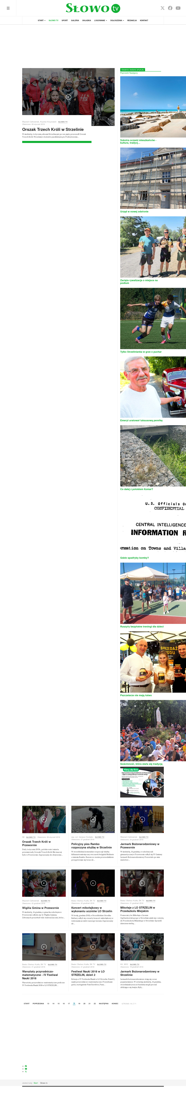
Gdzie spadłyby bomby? (134, 557)
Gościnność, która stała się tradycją (141, 764)
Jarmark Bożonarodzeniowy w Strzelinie (139, 973)
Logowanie (100, 20)
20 (84, 1004)
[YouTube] (178, 8)
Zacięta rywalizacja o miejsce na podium (139, 281)
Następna (104, 1004)
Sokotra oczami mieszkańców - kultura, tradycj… (138, 141)
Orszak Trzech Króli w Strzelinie (53, 129)
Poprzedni (124, 72)
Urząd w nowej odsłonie (134, 211)
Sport (65, 20)
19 (79, 1004)
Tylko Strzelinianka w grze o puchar (141, 351)
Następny (133, 72)
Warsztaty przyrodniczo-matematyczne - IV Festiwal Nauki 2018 (40, 974)
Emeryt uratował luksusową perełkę (141, 420)
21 (90, 1004)
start (27, 1004)
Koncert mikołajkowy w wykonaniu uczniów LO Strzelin (91, 909)
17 (69, 1004)
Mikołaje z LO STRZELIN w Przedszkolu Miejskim (137, 909)
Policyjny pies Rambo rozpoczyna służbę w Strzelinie (91, 845)
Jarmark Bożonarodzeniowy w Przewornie (139, 845)
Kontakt (144, 20)
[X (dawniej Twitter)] (162, 8)
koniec (115, 1004)
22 (95, 1004)
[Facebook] (170, 8)
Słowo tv (53, 20)
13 (48, 1004)
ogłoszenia (116, 20)
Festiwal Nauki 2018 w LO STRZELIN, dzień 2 (88, 973)
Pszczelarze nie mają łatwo (136, 695)
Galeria (75, 20)
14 (53, 1004)
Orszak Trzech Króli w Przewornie (36, 843)
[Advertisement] (93, 45)
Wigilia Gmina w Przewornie (40, 908)
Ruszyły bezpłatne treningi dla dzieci (142, 626)
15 (59, 1004)
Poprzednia (38, 1004)
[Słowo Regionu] (93, 8)
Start (41, 20)
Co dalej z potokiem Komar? (136, 489)
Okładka (86, 20)
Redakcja (132, 20)
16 (64, 1004)
